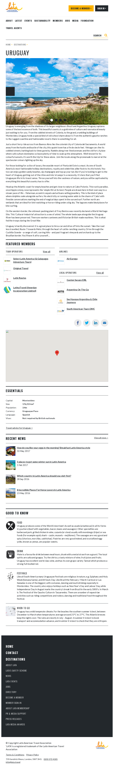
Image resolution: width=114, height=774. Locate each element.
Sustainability (42, 20)
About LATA (11, 665)
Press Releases (14, 718)
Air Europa (72, 258)
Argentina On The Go (78, 289)
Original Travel (20, 268)
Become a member (15, 697)
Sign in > (101, 8)
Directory (11, 692)
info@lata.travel (13, 762)
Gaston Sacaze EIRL (77, 280)
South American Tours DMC (81, 308)
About (9, 20)
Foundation (87, 20)
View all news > (101, 437)
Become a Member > (81, 8)
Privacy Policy (32, 754)
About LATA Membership (18, 708)
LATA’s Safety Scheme (16, 670)
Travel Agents (14, 28)
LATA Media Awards (15, 724)
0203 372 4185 (51, 759)
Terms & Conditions (15, 754)
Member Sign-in (14, 702)
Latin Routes (19, 278)
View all (46, 251)
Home (8, 44)
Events (28, 20)
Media (75, 20)
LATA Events (11, 681)
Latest (18, 20)
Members (58, 20)
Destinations (20, 44)
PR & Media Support (16, 713)
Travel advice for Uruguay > (19, 428)
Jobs (67, 20)
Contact (12, 652)
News (8, 675)
